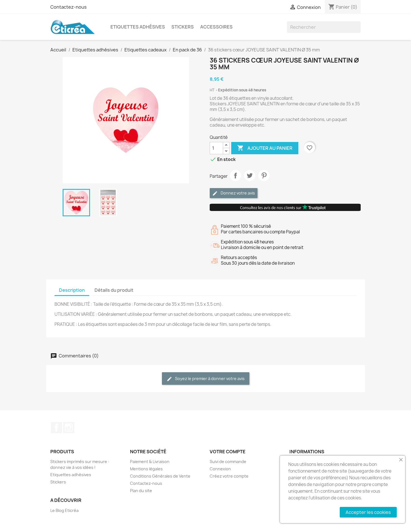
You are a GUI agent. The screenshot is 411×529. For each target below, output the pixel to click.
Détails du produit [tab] (114, 290)
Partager (235, 175)
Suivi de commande (228, 461)
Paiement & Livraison (149, 461)
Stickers (182, 27)
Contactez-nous (68, 7)
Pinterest (264, 175)
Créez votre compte (229, 476)
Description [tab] (72, 290)
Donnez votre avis (237, 193)
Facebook (56, 427)
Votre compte (227, 452)
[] (358, 31)
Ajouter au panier (264, 147)
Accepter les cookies (368, 512)
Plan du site (141, 490)
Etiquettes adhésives (137, 27)
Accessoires (216, 27)
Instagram (68, 427)
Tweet (249, 175)
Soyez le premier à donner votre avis (209, 378)
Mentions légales (146, 468)
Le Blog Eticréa (64, 510)
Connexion (220, 468)
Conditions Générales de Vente (160, 476)
